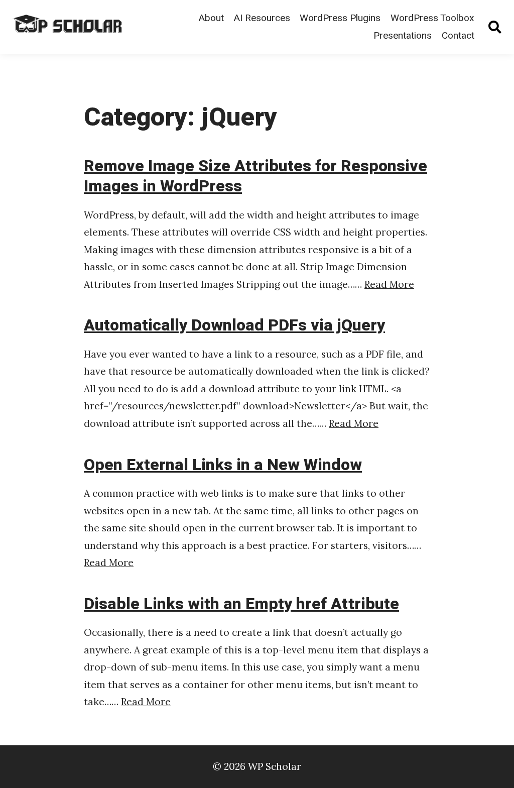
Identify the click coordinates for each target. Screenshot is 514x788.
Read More (389, 284)
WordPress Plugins (340, 18)
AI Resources (261, 18)
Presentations (402, 36)
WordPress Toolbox (432, 18)
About (211, 18)
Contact (458, 36)
